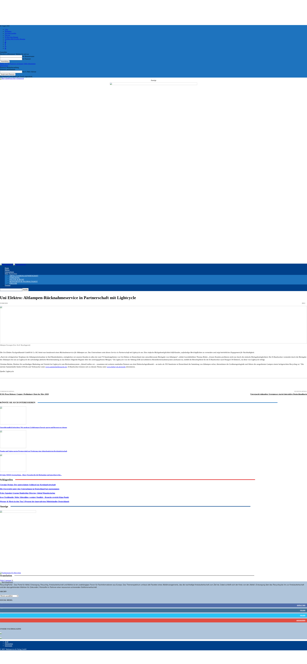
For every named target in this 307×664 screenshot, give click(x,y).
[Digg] (109, 384)
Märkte (7, 270)
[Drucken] (21, 384)
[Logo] (6, 264)
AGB (6, 642)
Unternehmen (9, 272)
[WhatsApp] (74, 384)
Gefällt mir (301, 605)
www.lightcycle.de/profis (116, 367)
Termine (7, 285)
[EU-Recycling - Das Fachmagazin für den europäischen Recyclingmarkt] (1, 633)
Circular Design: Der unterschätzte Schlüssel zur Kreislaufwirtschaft (28, 485)
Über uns (7, 35)
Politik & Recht (17, 280)
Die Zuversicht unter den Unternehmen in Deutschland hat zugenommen (29, 489)
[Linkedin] (57, 384)
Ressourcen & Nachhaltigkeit (24, 281)
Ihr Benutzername (28, 56)
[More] (136, 384)
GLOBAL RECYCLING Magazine (15, 39)
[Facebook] (39, 384)
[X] (48, 384)
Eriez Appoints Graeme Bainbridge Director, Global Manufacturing (27, 493)
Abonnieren (300, 620)
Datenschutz (4, 66)
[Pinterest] (66, 384)
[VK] (101, 384)
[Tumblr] (92, 384)
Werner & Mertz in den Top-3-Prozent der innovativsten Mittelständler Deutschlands (34, 501)
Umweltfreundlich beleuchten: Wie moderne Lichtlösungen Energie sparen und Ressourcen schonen (33, 427)
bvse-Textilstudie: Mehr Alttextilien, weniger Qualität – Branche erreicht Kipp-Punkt (34, 497)
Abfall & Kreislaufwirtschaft (24, 276)
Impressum (8, 646)
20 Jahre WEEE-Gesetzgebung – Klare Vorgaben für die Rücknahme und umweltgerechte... (31, 475)
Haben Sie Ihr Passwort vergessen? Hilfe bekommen (17, 64)
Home (7, 268)
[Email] (30, 384)
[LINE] (118, 384)
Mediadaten (8, 31)
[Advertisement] (18, 556)
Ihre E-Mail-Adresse (29, 72)
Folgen (302, 610)
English (13, 283)
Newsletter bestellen (10, 33)
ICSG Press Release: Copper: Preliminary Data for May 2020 (24, 394)
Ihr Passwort (26, 59)
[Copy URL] (127, 384)
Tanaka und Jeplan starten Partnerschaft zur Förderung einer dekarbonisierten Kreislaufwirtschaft (33, 451)
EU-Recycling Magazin (11, 37)
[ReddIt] (83, 384)
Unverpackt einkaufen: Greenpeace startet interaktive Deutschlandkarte (278, 394)
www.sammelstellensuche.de (56, 367)
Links (6, 29)
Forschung (15, 278)
